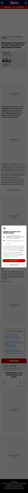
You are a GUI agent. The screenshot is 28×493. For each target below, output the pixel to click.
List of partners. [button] (22, 250)
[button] (14, 244)
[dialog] (14, 246)
